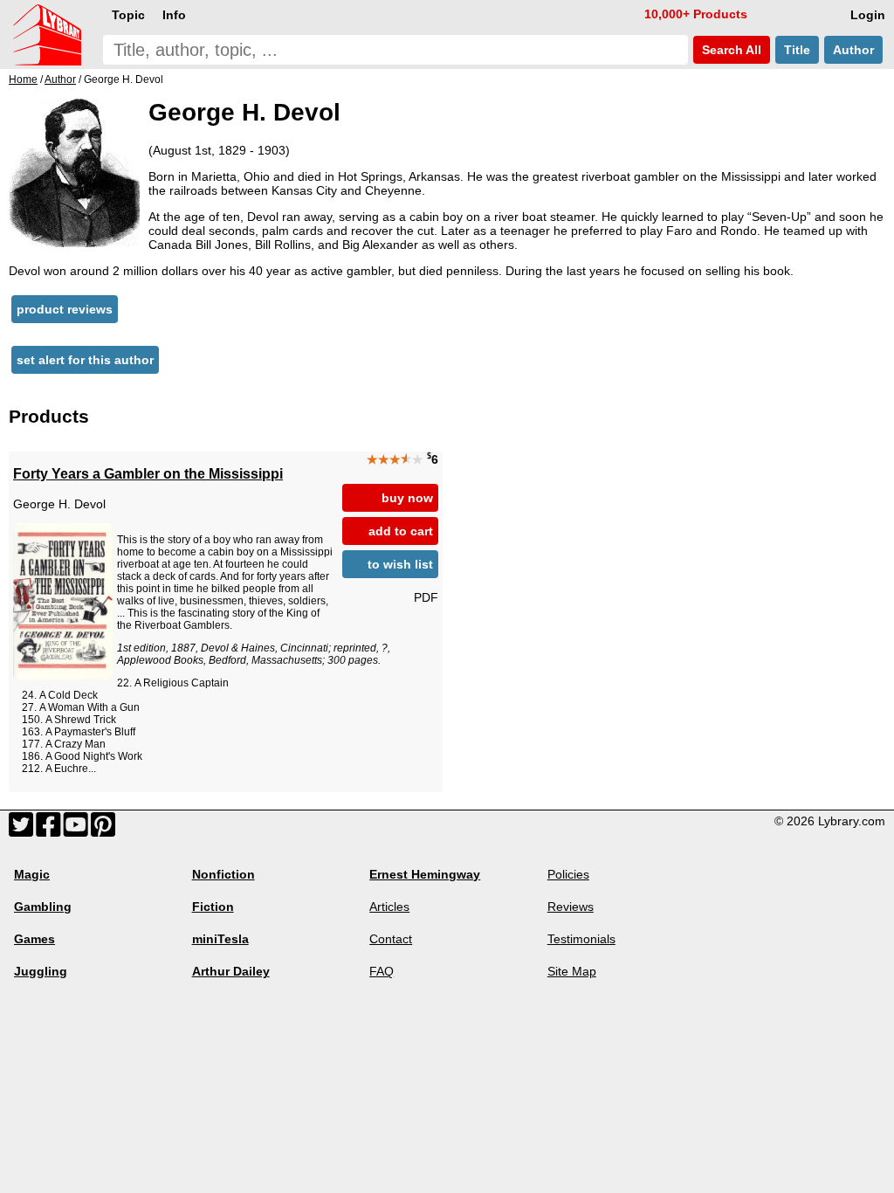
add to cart (400, 531)
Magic (32, 874)
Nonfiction (223, 874)
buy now (407, 498)
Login (867, 15)
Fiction (213, 907)
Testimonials (581, 939)
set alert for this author (85, 360)
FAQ (381, 971)
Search (729, 50)
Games (34, 939)
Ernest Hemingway (424, 874)
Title (797, 50)
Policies (568, 874)
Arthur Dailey (231, 971)
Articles (389, 907)
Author (853, 50)
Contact (390, 939)
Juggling (40, 971)
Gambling (43, 907)
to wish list (400, 564)
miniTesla (220, 939)
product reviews (65, 309)
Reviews (570, 907)
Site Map (571, 971)
